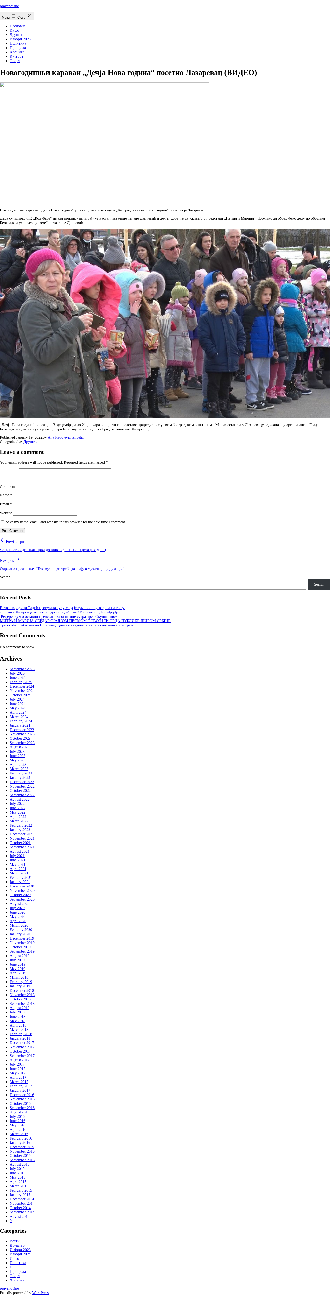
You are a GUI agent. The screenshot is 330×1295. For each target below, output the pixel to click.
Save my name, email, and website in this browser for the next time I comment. (66, 522)
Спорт (15, 61)
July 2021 (17, 856)
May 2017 (17, 1073)
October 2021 (20, 843)
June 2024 (17, 704)
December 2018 (22, 990)
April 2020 (18, 921)
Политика (18, 43)
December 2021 (22, 834)
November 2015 (22, 1151)
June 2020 (17, 912)
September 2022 (22, 795)
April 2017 (18, 1077)
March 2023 (19, 769)
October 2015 (20, 1156)
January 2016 (20, 1142)
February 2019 (21, 982)
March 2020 (19, 925)
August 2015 (19, 1164)
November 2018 (22, 995)
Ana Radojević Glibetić (66, 437)
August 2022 (19, 799)
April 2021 (18, 869)
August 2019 (19, 956)
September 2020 (22, 899)
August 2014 (19, 1216)
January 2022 (20, 830)
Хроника (17, 52)
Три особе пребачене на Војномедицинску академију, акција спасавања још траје (66, 625)
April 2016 (18, 1129)
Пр (12, 1267)
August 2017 (19, 1060)
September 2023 (22, 743)
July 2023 (17, 751)
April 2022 (18, 817)
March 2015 (19, 1186)
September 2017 (22, 1056)
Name (6, 495)
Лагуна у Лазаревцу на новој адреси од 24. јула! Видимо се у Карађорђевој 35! (64, 612)
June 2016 (17, 1121)
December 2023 (22, 730)
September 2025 (22, 669)
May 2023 (17, 760)
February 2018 (21, 1034)
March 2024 (19, 717)
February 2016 (21, 1138)
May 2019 (17, 969)
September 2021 (22, 847)
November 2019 (22, 943)
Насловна (18, 26)
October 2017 (20, 1051)
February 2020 (21, 930)
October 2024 (20, 695)
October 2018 (20, 999)
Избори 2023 (20, 39)
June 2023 (17, 756)
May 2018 (17, 1021)
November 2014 (22, 1203)
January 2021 (20, 882)
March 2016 (19, 1134)
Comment (9, 487)
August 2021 (19, 851)
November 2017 (22, 1047)
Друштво (17, 35)
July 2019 (17, 960)
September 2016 (22, 1108)
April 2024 (18, 712)
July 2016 (17, 1116)
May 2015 (17, 1177)
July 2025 (17, 673)
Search (5, 577)
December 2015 (22, 1147)
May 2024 (17, 708)
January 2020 (20, 934)
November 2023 (22, 734)
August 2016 (19, 1112)
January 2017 (20, 1090)
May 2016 (17, 1125)
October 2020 (20, 895)
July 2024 (17, 699)
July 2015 (17, 1169)
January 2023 (20, 777)
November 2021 (22, 838)
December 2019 (22, 938)
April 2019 (18, 973)
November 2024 (22, 691)
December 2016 (22, 1095)
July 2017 (17, 1064)
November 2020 (22, 890)
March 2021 (19, 873)
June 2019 (17, 964)
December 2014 (22, 1199)
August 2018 (19, 1008)
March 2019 (19, 977)
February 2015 (21, 1190)
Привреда (18, 48)
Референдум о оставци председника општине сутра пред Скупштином (58, 616)
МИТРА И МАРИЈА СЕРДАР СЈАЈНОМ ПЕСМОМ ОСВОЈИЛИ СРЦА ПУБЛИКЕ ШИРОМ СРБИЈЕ (85, 621)
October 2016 (20, 1103)
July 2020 (17, 908)
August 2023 (19, 747)
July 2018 (17, 1012)
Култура (16, 56)
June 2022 (17, 808)
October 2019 (20, 947)
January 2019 (20, 986)
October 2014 (20, 1208)
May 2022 (17, 812)
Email (6, 504)
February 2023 (21, 773)
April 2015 (18, 1182)
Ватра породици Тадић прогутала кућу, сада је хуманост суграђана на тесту (62, 608)
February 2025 (21, 682)
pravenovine (9, 6)
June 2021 (17, 860)
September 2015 (22, 1160)
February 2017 (21, 1086)
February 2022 (21, 825)
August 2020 (19, 903)
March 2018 (19, 1030)
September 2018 (22, 1003)
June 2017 (17, 1069)
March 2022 (19, 821)
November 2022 (22, 786)
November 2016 (22, 1099)
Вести (15, 1241)
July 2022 (17, 804)
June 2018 (17, 1016)
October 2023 (20, 738)
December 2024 (22, 686)
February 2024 (21, 721)
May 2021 (17, 864)
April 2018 (18, 1025)
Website (6, 513)
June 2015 (17, 1173)
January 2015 (20, 1195)
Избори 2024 (20, 1254)
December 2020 (22, 886)
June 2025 (17, 678)
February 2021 (21, 877)
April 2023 (18, 764)
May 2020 (17, 917)
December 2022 (22, 782)
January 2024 (20, 725)
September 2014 (22, 1212)
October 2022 (20, 790)
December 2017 (22, 1043)
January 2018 (20, 1038)
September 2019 (22, 951)
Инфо (14, 30)
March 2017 (19, 1082)
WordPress (40, 1293)
